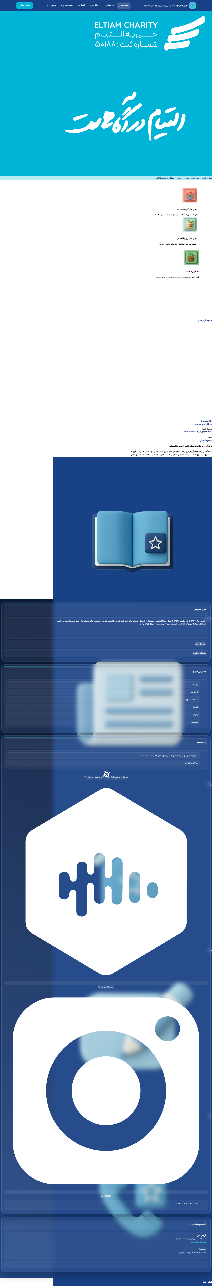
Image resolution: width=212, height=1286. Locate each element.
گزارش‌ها (81, 5)
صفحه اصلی (123, 5)
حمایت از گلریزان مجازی (187, 209)
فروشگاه (195, 178)
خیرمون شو (51, 5)
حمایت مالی (24, 5)
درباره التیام (109, 5)
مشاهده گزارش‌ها (198, 1242)
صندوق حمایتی (182, 178)
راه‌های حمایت (67, 5)
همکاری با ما (94, 5)
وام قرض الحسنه (192, 271)
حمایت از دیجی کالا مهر (187, 238)
